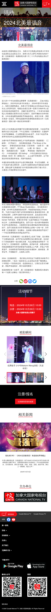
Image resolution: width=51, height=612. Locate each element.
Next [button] (46, 354)
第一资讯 (5, 525)
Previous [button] (5, 354)
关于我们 (5, 545)
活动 (4, 530)
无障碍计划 (6, 550)
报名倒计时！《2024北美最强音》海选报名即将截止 (25, 455)
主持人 (4, 540)
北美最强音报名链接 (25, 401)
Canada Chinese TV (40, 514)
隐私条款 (5, 604)
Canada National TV (25, 514)
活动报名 (5, 535)
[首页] (25, 3)
